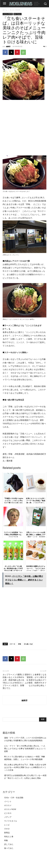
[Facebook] (5, 52)
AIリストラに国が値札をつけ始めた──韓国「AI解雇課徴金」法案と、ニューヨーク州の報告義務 (24, 758)
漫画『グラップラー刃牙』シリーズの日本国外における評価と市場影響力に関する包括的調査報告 (25, 739)
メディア (7, 817)
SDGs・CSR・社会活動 (13, 797)
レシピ (7, 825)
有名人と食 (8, 836)
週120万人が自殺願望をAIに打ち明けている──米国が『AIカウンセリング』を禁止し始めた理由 (25, 776)
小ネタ (7, 828)
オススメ (7, 805)
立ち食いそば (28, 644)
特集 (6, 840)
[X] (11, 52)
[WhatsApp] (23, 52)
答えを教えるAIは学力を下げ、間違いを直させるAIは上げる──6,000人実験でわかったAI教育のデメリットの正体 (25, 767)
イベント (7, 801)
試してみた (8, 844)
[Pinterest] (17, 52)
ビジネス (7, 813)
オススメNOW (15, 10)
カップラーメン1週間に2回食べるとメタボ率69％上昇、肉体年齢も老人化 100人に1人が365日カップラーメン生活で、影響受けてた (13, 681)
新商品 (7, 832)
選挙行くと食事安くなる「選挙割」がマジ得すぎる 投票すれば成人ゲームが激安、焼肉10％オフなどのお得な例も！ (35, 680)
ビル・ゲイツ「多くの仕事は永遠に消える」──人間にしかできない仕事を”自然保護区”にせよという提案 (25, 748)
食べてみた (17, 14)
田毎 (19, 644)
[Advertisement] (24, 127)
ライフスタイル (10, 821)
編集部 (8, 46)
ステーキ (12, 644)
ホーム (5, 10)
